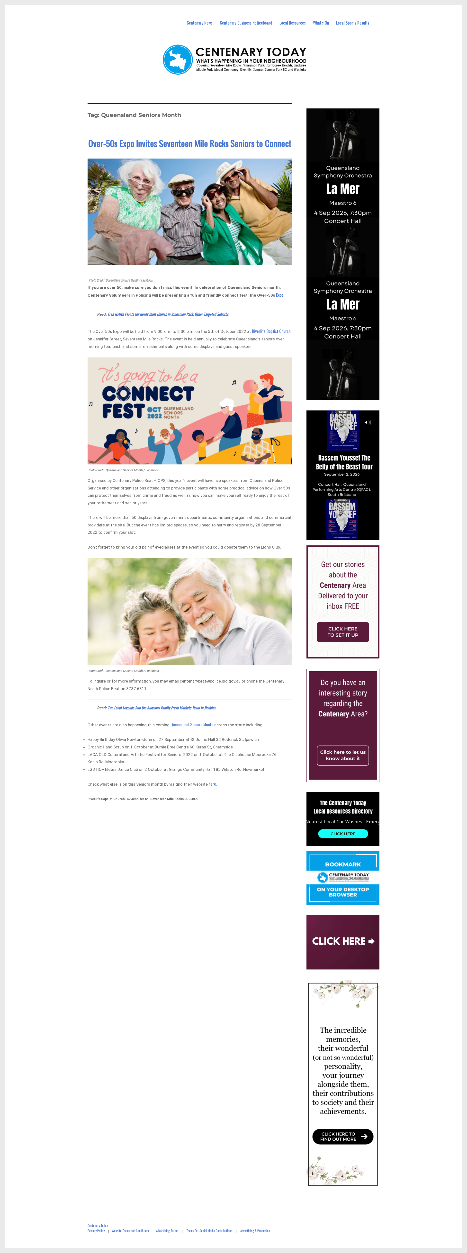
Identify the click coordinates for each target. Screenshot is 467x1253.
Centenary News (200, 23)
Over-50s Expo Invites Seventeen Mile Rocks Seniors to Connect (189, 143)
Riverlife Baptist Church (271, 331)
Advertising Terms (167, 1230)
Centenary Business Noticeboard (246, 23)
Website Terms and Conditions (130, 1230)
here (212, 784)
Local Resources (292, 23)
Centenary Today (98, 1225)
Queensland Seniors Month (192, 724)
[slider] (347, 536)
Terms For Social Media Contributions (209, 1230)
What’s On (321, 23)
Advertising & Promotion (255, 1230)
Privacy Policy (96, 1230)
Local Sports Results (352, 23)
